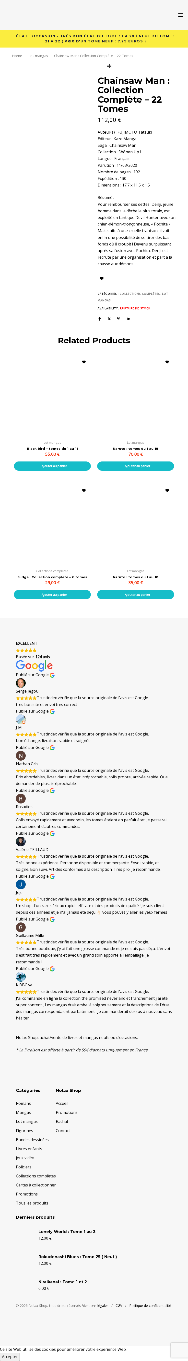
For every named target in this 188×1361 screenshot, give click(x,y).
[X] (109, 319)
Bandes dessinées (32, 1139)
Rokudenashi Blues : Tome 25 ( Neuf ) (77, 1256)
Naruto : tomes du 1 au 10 (135, 577)
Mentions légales (95, 1305)
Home (17, 55)
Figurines (24, 1130)
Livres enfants (29, 1148)
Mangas (23, 1112)
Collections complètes (140, 293)
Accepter (10, 1356)
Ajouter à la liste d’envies (102, 278)
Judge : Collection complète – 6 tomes (52, 577)
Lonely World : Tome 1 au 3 (66, 1231)
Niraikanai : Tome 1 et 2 (62, 1282)
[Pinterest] (119, 319)
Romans (23, 1103)
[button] (52, 466)
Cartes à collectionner (36, 1185)
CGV (119, 1305)
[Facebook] (100, 319)
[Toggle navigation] (153, 15)
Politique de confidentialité (150, 1305)
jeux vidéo (25, 1157)
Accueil (62, 1103)
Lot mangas (38, 55)
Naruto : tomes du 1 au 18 (135, 448)
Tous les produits (32, 1203)
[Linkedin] (128, 319)
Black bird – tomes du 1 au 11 (52, 448)
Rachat (62, 1121)
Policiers (23, 1167)
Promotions (27, 1194)
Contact (63, 1130)
